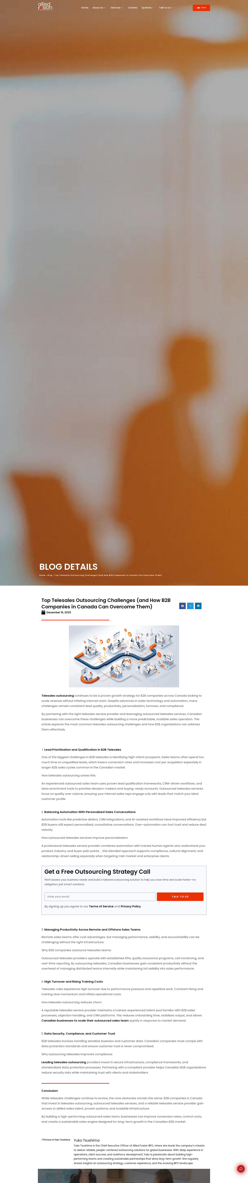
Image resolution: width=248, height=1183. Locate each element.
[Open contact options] (241, 1168)
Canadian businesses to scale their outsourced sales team (85, 1021)
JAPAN (203, 8)
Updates (147, 7)
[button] (182, 606)
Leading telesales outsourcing (63, 1062)
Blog (50, 575)
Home (84, 7)
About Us (98, 7)
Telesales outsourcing (57, 696)
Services (115, 7)
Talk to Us (164, 7)
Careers (132, 7)
